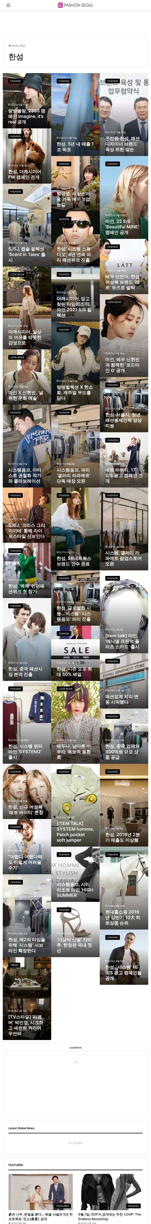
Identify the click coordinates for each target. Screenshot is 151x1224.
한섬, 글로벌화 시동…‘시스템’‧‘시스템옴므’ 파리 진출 (74, 613)
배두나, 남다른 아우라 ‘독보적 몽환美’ (74, 751)
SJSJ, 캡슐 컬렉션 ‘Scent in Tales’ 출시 (26, 254)
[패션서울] (75, 5)
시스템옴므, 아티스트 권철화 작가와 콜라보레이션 (24, 475)
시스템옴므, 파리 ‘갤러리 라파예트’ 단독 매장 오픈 (74, 475)
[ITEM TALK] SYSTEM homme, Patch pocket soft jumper (75, 832)
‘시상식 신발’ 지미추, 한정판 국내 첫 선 (74, 945)
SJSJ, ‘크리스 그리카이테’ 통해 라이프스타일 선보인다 (26, 530)
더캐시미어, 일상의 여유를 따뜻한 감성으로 (24, 337)
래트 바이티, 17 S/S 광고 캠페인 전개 (124, 475)
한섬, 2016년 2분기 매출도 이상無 (122, 837)
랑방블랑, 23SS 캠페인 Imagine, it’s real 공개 (26, 116)
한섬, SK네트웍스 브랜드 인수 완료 (74, 561)
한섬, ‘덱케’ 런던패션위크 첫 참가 (26, 588)
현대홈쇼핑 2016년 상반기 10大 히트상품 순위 (122, 917)
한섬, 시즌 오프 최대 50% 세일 (74, 671)
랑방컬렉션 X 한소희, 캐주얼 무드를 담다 (75, 392)
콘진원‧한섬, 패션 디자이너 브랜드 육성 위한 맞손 (122, 144)
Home (14, 45)
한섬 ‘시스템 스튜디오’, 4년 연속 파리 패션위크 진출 (74, 254)
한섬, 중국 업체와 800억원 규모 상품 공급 (122, 751)
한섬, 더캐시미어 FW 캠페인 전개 (24, 174)
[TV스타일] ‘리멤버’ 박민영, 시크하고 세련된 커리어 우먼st (25, 1025)
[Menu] (8, 6)
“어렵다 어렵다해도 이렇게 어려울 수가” (25, 862)
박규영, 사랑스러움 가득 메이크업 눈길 (73, 199)
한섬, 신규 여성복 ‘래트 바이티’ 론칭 (25, 809)
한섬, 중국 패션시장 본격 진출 (25, 671)
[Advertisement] (70, 22)
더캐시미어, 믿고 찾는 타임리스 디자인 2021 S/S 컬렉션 (74, 307)
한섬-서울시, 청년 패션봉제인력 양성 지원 (123, 420)
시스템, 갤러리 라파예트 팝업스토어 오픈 (123, 558)
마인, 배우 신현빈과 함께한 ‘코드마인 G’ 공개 (122, 365)
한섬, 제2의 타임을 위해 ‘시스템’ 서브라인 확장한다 (26, 945)
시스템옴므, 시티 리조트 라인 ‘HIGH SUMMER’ (75, 890)
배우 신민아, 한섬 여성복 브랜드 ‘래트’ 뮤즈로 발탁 (122, 282)
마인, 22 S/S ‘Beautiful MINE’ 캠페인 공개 (122, 227)
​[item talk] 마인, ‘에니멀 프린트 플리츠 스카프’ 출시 (122, 641)
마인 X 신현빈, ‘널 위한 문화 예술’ (25, 395)
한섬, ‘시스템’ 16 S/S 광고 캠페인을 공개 (123, 973)
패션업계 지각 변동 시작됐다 (121, 699)
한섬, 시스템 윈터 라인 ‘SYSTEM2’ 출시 (25, 751)
